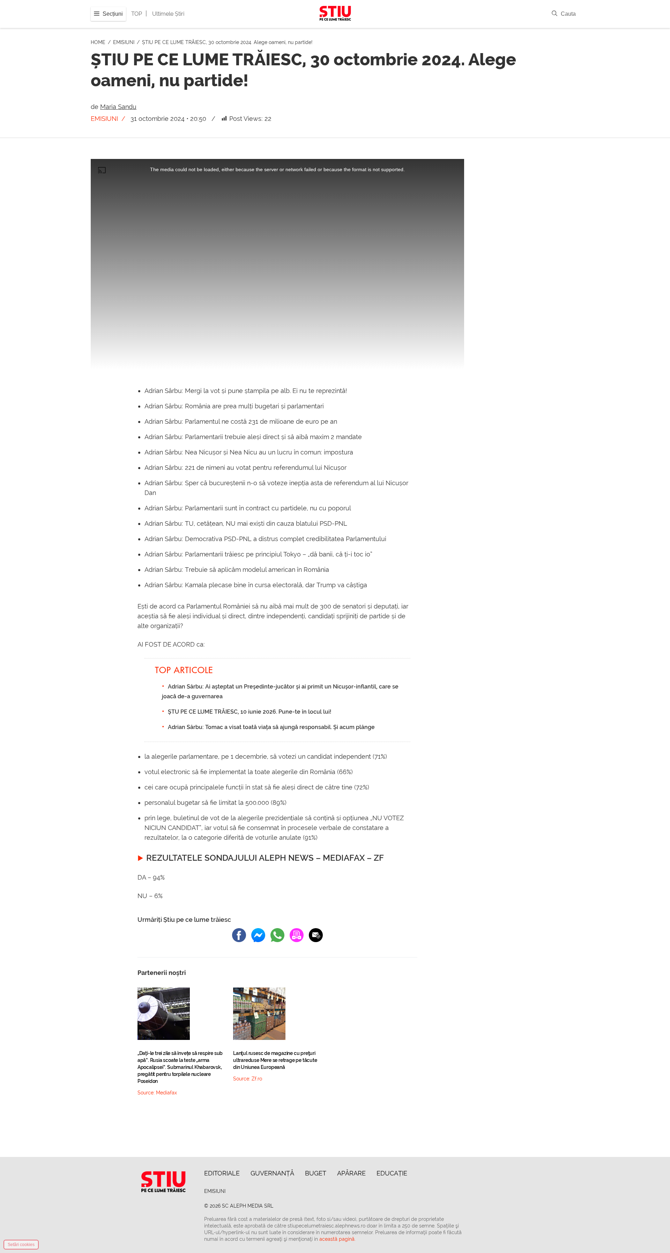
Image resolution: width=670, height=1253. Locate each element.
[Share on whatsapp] (277, 935)
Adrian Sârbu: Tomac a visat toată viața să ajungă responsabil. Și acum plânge (271, 727)
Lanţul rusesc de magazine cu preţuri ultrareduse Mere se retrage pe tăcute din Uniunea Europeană (275, 1060)
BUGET (315, 1173)
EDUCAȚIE (392, 1173)
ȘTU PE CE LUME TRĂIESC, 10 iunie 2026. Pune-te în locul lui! (249, 711)
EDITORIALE (222, 1173)
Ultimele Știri (168, 13)
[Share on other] (296, 935)
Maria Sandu (118, 106)
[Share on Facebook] (239, 935)
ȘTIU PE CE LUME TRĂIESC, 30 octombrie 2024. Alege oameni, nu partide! (227, 42)
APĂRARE (351, 1173)
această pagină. (337, 1239)
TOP (136, 13)
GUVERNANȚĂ (272, 1173)
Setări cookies (21, 1244)
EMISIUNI (124, 42)
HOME (99, 42)
